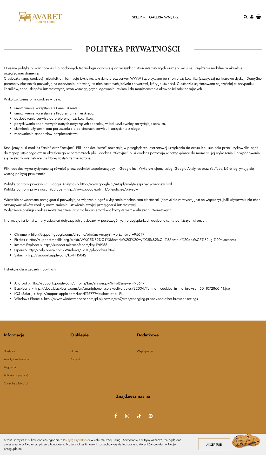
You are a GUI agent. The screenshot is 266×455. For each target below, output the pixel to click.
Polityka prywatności (17, 375)
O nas (74, 351)
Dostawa (9, 351)
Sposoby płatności (16, 383)
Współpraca (145, 351)
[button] (33, 335)
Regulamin (10, 367)
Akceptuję (214, 444)
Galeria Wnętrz (164, 17)
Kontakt (75, 359)
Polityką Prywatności (76, 440)
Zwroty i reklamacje (16, 359)
